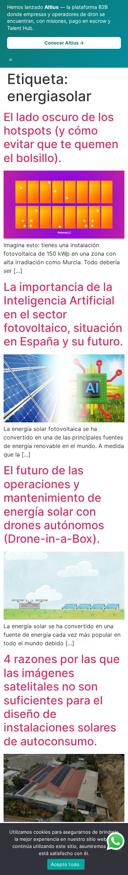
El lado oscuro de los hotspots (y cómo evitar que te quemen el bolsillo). (61, 137)
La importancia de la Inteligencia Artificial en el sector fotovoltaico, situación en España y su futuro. (63, 314)
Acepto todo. (66, 864)
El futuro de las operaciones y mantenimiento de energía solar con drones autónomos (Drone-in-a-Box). (54, 504)
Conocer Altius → (64, 43)
